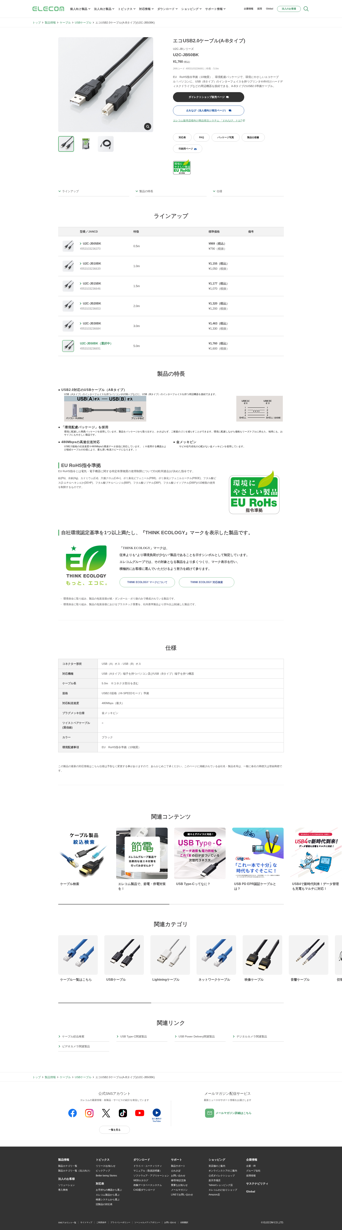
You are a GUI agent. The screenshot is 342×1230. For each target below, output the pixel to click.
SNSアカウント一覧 (67, 1222)
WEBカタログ (140, 1180)
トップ (36, 22)
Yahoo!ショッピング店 (221, 1185)
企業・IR (251, 1166)
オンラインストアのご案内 (223, 1170)
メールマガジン (179, 1189)
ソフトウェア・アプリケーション (151, 1175)
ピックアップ (103, 1170)
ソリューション (66, 1185)
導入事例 (63, 1189)
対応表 (182, 137)
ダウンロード (166, 8)
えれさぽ (175, 1170)
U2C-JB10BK (92, 263)
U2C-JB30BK (92, 323)
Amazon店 (214, 1194)
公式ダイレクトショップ (222, 1175)
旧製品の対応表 (104, 1204)
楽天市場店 (214, 1180)
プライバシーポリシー (120, 1222)
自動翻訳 (184, 1222)
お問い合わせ (178, 1175)
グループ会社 (253, 1170)
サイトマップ (86, 1222)
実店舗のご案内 (217, 1166)
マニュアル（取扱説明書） (147, 1170)
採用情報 (251, 1175)
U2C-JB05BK (92, 243)
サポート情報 (214, 8)
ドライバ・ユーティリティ (147, 1166)
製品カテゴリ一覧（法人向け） (74, 1170)
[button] (103, 1159)
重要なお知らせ (179, 1185)
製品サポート (178, 1166)
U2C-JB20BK (92, 303)
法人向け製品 (102, 8)
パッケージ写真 (225, 137)
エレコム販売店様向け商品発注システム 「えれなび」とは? (207, 120)
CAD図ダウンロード (144, 1189)
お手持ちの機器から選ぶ (109, 1189)
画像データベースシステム (147, 1185)
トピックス (125, 8)
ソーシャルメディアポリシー (147, 1222)
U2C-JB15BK (92, 283)
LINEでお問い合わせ (182, 1194)
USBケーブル (83, 22)
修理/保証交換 (178, 1180)
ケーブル (65, 22)
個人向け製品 (78, 8)
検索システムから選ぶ (108, 1199)
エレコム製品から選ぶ (108, 1194)
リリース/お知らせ (105, 1166)
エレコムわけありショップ (223, 1189)
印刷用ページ (186, 148)
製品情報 (50, 22)
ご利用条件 (101, 1222)
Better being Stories (106, 1175)
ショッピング (190, 8)
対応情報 (145, 8)
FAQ (201, 137)
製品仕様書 (253, 137)
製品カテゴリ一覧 (67, 1166)
